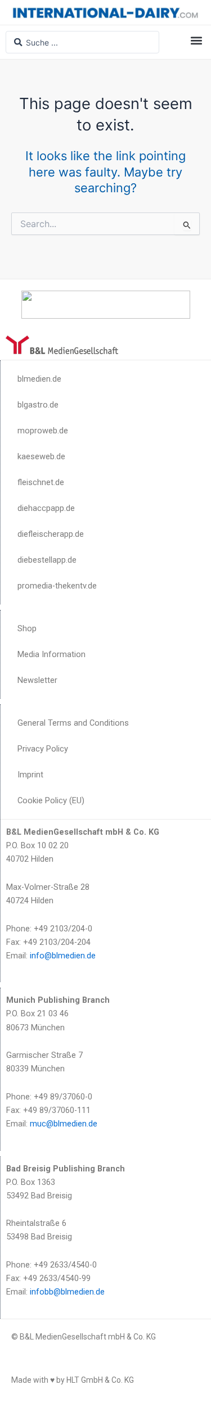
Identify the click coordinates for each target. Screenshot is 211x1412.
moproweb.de (42, 431)
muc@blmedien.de (63, 1124)
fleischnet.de (40, 482)
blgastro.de (38, 405)
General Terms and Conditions (73, 723)
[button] (196, 40)
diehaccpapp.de (46, 508)
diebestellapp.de (47, 560)
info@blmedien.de (63, 956)
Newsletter (37, 680)
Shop (27, 628)
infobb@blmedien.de (67, 1292)
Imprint (30, 775)
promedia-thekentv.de (57, 586)
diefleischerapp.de (50, 534)
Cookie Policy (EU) (50, 800)
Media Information (51, 654)
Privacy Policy (42, 749)
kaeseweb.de (41, 456)
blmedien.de (39, 379)
